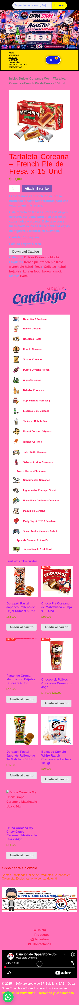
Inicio (11, 53)
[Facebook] (26, 918)
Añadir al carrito (37, 188)
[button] (8, 860)
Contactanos (15, 67)
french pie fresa (51, 262)
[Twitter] (36, 918)
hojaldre (15, 271)
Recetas (13, 58)
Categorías (14, 62)
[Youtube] (46, 918)
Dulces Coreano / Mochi (35, 78)
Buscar (59, 5)
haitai (62, 266)
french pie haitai (21, 266)
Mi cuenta (13, 60)
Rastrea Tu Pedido (18, 65)
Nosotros (14, 55)
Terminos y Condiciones (56, 993)
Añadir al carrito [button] (21, 627)
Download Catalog (25, 251)
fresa (38, 266)
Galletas (50, 266)
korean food (31, 271)
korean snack (52, 271)
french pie (31, 262)
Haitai (24, 276)
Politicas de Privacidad (18, 993)
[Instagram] (6, 918)
